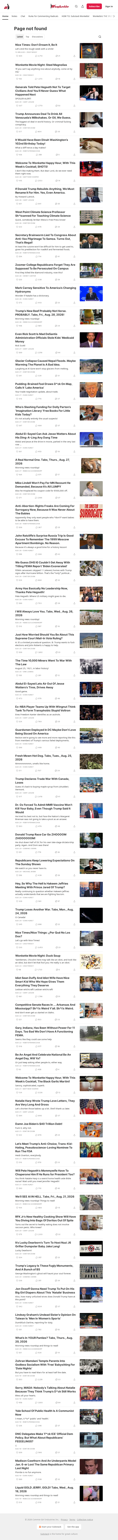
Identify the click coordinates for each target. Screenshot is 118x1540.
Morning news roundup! (27, 318)
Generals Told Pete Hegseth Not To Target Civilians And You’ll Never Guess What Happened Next (42, 90)
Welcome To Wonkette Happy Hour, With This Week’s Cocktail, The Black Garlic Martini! (45, 1079)
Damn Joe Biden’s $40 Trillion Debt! (38, 1124)
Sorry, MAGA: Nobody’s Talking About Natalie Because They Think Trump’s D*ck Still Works (45, 1389)
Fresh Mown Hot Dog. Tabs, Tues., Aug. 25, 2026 (43, 757)
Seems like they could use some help (33, 1039)
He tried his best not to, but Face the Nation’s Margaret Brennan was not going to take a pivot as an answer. (42, 818)
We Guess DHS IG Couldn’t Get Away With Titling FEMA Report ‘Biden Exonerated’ (42, 564)
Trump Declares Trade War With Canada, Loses (42, 780)
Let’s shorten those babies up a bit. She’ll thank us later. (42, 1108)
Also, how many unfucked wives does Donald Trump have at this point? (45, 1298)
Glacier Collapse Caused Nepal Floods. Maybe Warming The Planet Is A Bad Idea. (45, 362)
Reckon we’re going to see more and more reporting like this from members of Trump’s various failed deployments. (45, 739)
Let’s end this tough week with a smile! (34, 48)
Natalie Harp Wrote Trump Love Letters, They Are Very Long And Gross (45, 1102)
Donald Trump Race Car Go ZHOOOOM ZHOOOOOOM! (40, 836)
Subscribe (94, 6)
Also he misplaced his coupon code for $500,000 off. (41, 490)
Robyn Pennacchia (31, 151)
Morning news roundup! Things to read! (35, 1200)
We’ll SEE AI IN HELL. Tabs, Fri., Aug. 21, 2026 (44, 1196)
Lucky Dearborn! (23, 1250)
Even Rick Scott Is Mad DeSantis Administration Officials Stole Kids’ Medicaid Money (44, 337)
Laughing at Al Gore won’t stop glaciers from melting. (41, 368)
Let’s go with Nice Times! (27, 940)
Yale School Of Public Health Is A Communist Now (44, 1412)
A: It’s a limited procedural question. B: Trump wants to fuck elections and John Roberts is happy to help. (45, 644)
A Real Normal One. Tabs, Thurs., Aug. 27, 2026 (42, 461)
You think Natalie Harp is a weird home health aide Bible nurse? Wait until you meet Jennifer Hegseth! (43, 1180)
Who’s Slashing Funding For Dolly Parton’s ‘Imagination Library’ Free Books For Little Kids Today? (43, 410)
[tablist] (29, 37)
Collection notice (85, 1519)
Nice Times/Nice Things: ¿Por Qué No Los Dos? (42, 934)
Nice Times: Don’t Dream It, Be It (36, 44)
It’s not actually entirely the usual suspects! (36, 418)
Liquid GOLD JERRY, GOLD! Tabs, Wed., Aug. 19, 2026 (44, 1489)
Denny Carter (29, 276)
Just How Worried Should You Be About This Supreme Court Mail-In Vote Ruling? (44, 636)
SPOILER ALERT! (23, 98)
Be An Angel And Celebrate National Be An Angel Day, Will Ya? (43, 1056)
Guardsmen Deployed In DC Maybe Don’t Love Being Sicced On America (45, 731)
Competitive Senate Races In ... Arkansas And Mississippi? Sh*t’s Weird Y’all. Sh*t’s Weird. (45, 1006)
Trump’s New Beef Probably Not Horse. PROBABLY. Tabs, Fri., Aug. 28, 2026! (40, 312)
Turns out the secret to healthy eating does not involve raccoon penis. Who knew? (42, 1226)
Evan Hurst (28, 299)
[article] (59, 51)
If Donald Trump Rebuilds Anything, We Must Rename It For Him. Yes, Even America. (44, 190)
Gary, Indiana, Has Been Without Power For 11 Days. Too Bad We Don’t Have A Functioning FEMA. (45, 1031)
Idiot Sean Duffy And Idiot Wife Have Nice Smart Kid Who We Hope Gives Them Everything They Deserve (42, 981)
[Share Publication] (82, 6)
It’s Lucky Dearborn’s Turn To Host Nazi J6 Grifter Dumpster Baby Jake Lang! (43, 1244)
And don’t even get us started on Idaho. (34, 1012)
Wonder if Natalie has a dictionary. (32, 295)
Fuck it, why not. (23, 1127)
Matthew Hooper (31, 177)
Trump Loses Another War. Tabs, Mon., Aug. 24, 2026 (44, 911)
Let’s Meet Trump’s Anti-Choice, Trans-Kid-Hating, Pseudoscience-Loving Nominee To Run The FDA (44, 1147)
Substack (44, 1534)
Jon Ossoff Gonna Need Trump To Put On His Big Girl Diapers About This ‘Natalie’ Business (45, 1290)
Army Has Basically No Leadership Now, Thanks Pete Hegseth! (41, 590)
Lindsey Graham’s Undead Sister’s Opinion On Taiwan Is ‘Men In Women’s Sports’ (45, 1316)
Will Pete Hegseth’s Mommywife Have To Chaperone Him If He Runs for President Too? (45, 1172)
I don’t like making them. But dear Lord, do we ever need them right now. (43, 172)
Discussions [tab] (37, 36)
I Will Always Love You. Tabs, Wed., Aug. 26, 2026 (44, 613)
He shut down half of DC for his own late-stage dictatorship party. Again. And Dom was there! (44, 844)
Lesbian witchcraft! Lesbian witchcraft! (34, 989)
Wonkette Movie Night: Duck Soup (37, 955)
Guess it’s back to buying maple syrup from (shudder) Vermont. (41, 788)
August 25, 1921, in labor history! (32, 668)
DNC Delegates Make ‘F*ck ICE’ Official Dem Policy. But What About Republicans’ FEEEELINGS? (44, 1437)
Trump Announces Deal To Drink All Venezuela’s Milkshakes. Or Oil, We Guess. (43, 115)
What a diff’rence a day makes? (30, 147)
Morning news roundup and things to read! (36, 1345)
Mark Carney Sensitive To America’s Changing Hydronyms (45, 289)
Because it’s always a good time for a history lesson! (41, 547)
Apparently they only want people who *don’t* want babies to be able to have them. (44, 519)
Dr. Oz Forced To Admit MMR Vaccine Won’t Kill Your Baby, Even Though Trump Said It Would (43, 808)
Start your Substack (51, 1526)
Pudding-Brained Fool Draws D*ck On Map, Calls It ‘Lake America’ (43, 385)
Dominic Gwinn (29, 849)
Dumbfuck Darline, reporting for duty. (34, 1322)
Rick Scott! (20, 345)
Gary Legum (28, 102)
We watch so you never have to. (31, 868)
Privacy (64, 1519)
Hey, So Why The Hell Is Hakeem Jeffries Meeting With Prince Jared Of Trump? (41, 885)
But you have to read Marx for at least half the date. (40, 1372)
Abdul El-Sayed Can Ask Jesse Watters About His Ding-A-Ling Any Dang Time (45, 435)
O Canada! (20, 917)
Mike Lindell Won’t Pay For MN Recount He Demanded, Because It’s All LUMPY (43, 484)
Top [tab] (27, 36)
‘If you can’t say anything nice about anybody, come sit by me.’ (43, 70)
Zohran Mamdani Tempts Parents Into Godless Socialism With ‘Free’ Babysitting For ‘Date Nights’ (45, 1364)
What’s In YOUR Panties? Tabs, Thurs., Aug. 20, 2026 (44, 1339)
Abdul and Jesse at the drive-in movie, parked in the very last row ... (45, 443)
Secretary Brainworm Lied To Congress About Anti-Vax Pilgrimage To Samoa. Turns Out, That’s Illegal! (45, 238)
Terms (72, 1519)
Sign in (109, 6)
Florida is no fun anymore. (28, 1472)
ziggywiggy (32, 52)
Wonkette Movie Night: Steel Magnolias (41, 65)
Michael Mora (29, 872)
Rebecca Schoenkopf (32, 322)
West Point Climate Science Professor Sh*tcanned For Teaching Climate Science (43, 213)
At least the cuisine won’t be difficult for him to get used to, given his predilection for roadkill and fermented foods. (44, 248)
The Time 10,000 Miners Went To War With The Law (43, 662)
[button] (5, 16)
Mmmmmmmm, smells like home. (32, 763)
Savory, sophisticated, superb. (30, 1085)
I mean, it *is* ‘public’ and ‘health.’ (32, 1418)
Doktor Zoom (29, 128)
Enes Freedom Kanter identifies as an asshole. (37, 714)
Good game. (21, 691)
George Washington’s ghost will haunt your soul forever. (43, 1273)
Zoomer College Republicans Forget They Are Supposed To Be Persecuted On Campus (45, 266)
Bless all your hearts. (25, 1395)
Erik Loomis (28, 672)
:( (16, 1445)
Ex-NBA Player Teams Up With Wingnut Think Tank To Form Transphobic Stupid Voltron (45, 708)
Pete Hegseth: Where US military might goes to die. (40, 596)
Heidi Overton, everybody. (28, 1155)
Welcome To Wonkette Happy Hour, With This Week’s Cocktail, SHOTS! (45, 164)
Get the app (73, 1526)
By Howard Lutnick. (25, 196)
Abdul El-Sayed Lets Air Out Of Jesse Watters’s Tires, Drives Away (39, 685)
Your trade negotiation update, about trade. (36, 391)
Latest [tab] (20, 36)
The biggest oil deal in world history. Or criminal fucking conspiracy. (43, 123)
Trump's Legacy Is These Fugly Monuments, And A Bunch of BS (44, 1267)
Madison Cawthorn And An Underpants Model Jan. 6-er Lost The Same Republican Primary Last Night (45, 1464)
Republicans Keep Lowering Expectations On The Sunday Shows (45, 862)
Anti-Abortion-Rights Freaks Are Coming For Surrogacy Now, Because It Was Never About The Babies (45, 509)
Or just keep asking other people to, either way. (38, 1062)
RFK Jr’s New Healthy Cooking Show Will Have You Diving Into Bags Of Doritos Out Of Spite (45, 1218)
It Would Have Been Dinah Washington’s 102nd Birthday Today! (41, 141)
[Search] (76, 6)
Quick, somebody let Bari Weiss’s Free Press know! (40, 219)
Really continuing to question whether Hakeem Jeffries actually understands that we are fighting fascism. (42, 893)
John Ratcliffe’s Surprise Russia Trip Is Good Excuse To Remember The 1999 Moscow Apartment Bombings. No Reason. (44, 539)
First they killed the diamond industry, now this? (39, 272)
